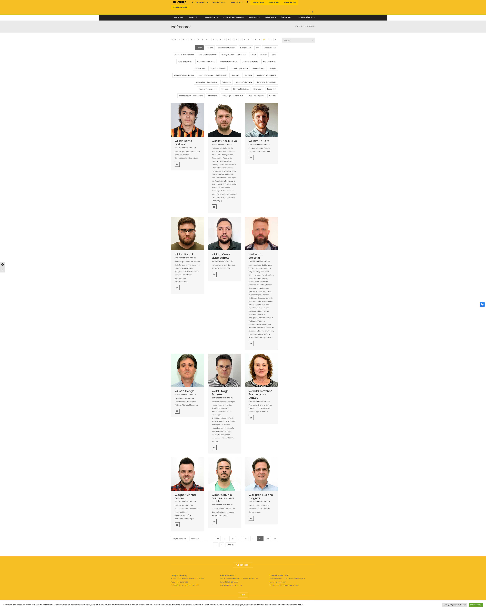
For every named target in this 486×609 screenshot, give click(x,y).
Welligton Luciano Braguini (261, 496)
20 (225, 538)
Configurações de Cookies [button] (455, 604)
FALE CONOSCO (242, 565)
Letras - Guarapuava (256, 96)
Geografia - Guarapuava (266, 75)
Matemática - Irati (185, 61)
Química (224, 89)
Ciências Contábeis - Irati (184, 75)
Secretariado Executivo (227, 48)
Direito (274, 55)
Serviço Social (245, 48)
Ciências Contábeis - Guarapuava (212, 75)
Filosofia (263, 55)
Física (253, 55)
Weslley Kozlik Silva (224, 141)
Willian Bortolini (185, 254)
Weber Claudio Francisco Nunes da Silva (223, 498)
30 (232, 538)
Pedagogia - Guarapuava (232, 96)
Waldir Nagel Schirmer (220, 392)
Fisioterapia (258, 89)
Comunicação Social (239, 68)
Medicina (272, 96)
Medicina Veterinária (244, 82)
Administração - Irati (250, 61)
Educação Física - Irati (206, 61)
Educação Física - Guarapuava (233, 55)
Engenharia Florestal (218, 68)
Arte (257, 48)
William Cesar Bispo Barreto (221, 256)
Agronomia (226, 82)
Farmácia (248, 75)
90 (246, 538)
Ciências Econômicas (207, 55)
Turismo (210, 48)
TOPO (243, 595)
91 (253, 538)
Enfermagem (213, 96)
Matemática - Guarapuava (206, 82)
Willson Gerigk (184, 391)
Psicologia (235, 75)
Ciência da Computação (266, 82)
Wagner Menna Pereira (185, 496)
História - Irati (200, 68)
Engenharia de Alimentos (184, 55)
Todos (173, 39)
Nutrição (273, 68)
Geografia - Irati (270, 48)
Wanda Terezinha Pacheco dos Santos (261, 394)
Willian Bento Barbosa (183, 142)
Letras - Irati (271, 89)
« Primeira (195, 538)
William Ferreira (259, 141)
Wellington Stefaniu (256, 256)
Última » (231, 545)
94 (275, 538)
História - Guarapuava (208, 89)
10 (218, 538)
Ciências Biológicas (241, 89)
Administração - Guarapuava (191, 96)
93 (268, 538)
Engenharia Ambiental (228, 61)
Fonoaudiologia (258, 68)
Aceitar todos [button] (475, 604)
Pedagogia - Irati (269, 61)
